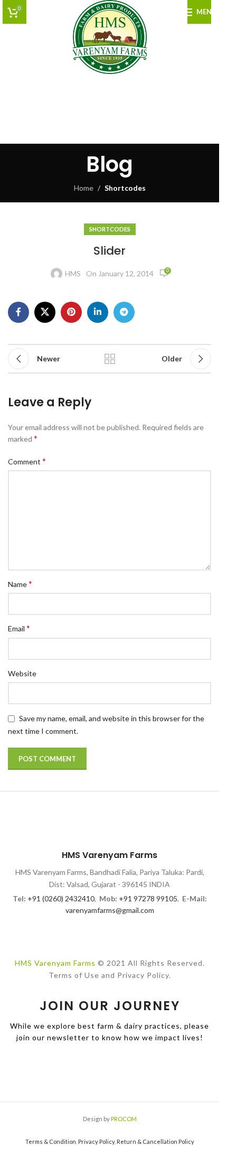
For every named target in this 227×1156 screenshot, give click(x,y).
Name (20, 584)
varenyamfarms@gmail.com (109, 910)
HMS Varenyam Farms (55, 962)
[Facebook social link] (18, 312)
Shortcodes (125, 187)
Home (83, 187)
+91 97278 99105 (148, 898)
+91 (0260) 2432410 (60, 898)
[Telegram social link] (124, 312)
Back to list (109, 358)
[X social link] (44, 312)
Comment (27, 461)
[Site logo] (110, 36)
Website (22, 673)
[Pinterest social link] (71, 312)
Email (19, 628)
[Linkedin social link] (97, 312)
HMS (73, 273)
